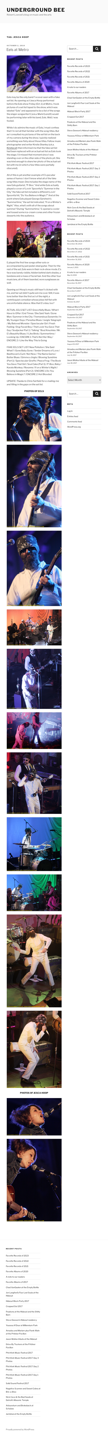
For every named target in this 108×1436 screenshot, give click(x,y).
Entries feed (72, 416)
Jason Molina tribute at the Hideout (82, 149)
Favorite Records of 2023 (78, 66)
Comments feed (74, 421)
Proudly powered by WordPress (20, 1429)
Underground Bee (36, 10)
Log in (70, 411)
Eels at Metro (17, 49)
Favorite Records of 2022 (78, 71)
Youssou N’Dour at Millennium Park (83, 135)
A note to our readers (76, 87)
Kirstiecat (12, 148)
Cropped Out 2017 (75, 117)
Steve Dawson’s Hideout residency (82, 130)
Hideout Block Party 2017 (78, 111)
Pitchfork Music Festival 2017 (80, 163)
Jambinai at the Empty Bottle (80, 224)
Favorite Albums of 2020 (78, 82)
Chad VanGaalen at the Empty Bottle (83, 98)
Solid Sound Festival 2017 (78, 193)
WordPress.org (74, 427)
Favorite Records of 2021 (78, 76)
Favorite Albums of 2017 (78, 92)
